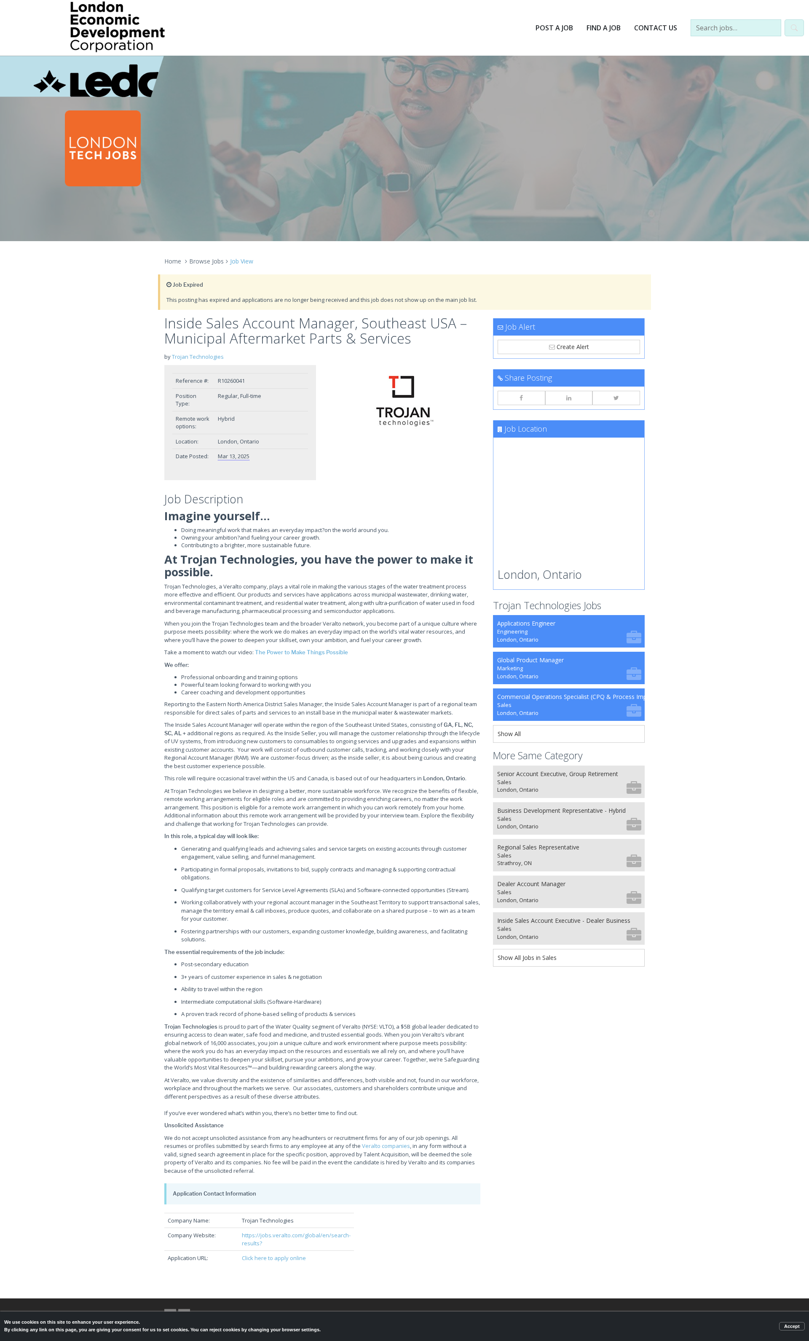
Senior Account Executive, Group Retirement (557, 782)
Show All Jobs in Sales (527, 958)
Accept (792, 1326)
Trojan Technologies (198, 356)
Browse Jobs (206, 261)
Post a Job (554, 27)
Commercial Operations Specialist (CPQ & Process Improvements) (571, 705)
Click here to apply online (274, 1258)
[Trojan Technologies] (404, 399)
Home (172, 261)
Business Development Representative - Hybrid (561, 818)
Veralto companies (386, 1146)
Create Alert (572, 347)
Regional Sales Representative (538, 855)
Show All (509, 734)
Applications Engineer (526, 631)
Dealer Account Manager (531, 892)
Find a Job (604, 27)
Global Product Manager (530, 668)
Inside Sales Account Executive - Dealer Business (563, 928)
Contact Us (655, 27)
